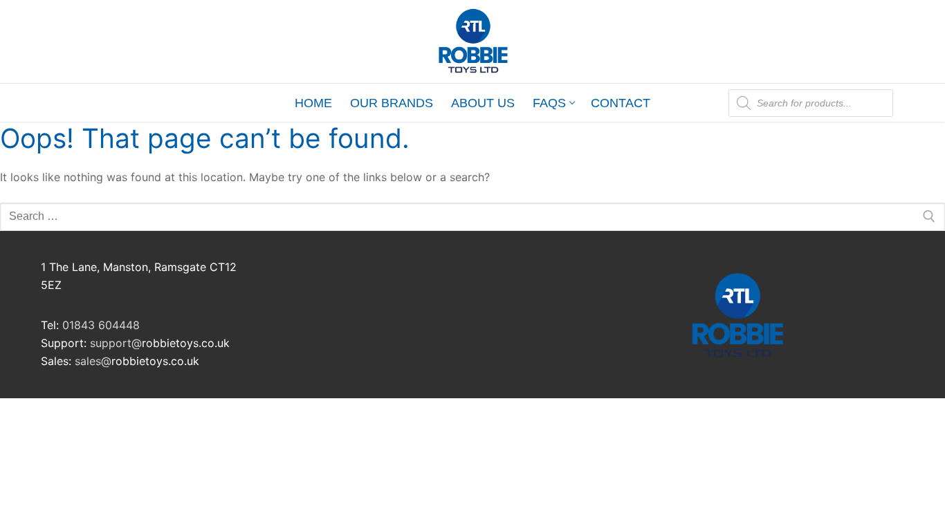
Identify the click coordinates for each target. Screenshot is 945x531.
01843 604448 (101, 325)
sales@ (93, 361)
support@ (116, 343)
